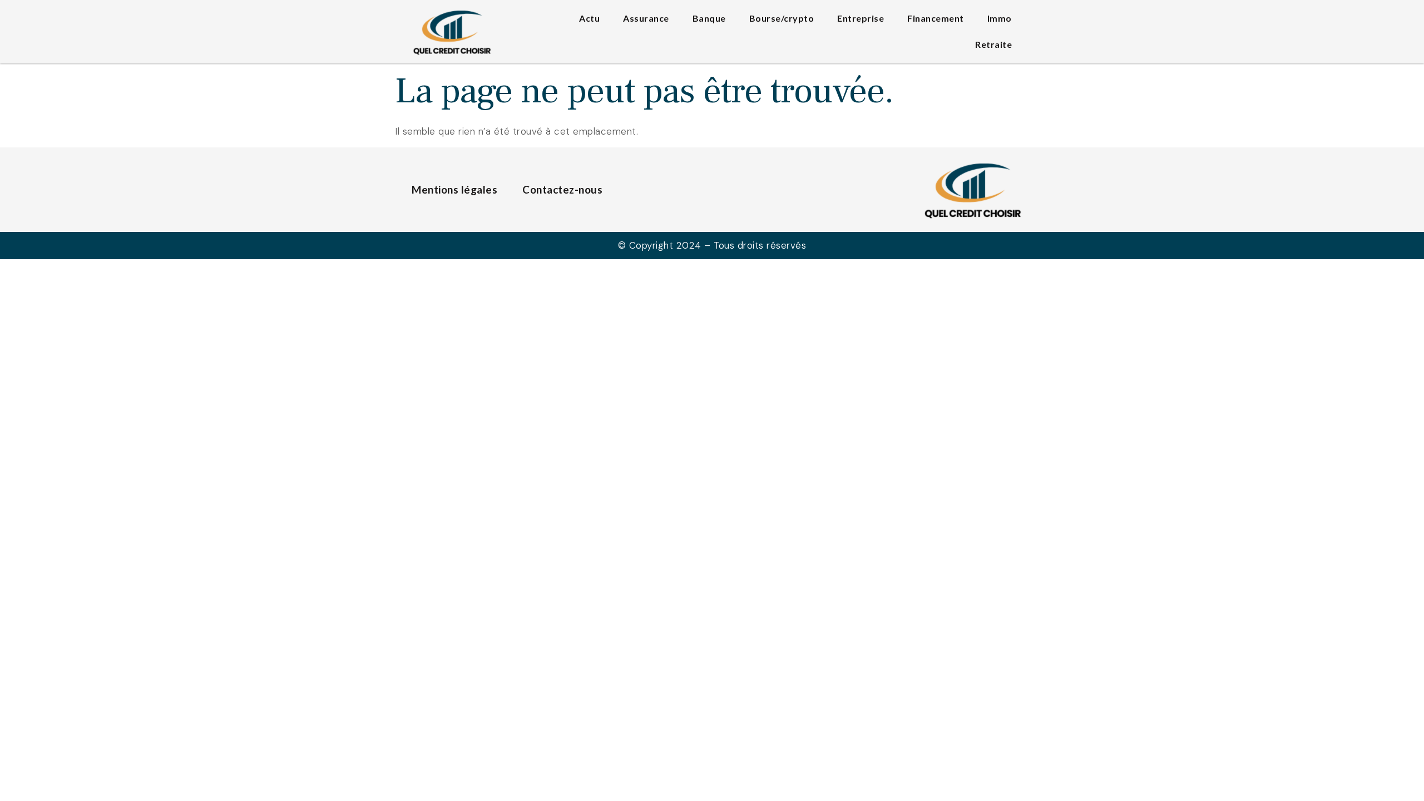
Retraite (993, 44)
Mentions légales (454, 189)
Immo (999, 18)
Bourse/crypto (781, 18)
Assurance (646, 18)
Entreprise (860, 18)
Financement (935, 18)
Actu (589, 18)
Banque (709, 18)
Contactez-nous (562, 189)
